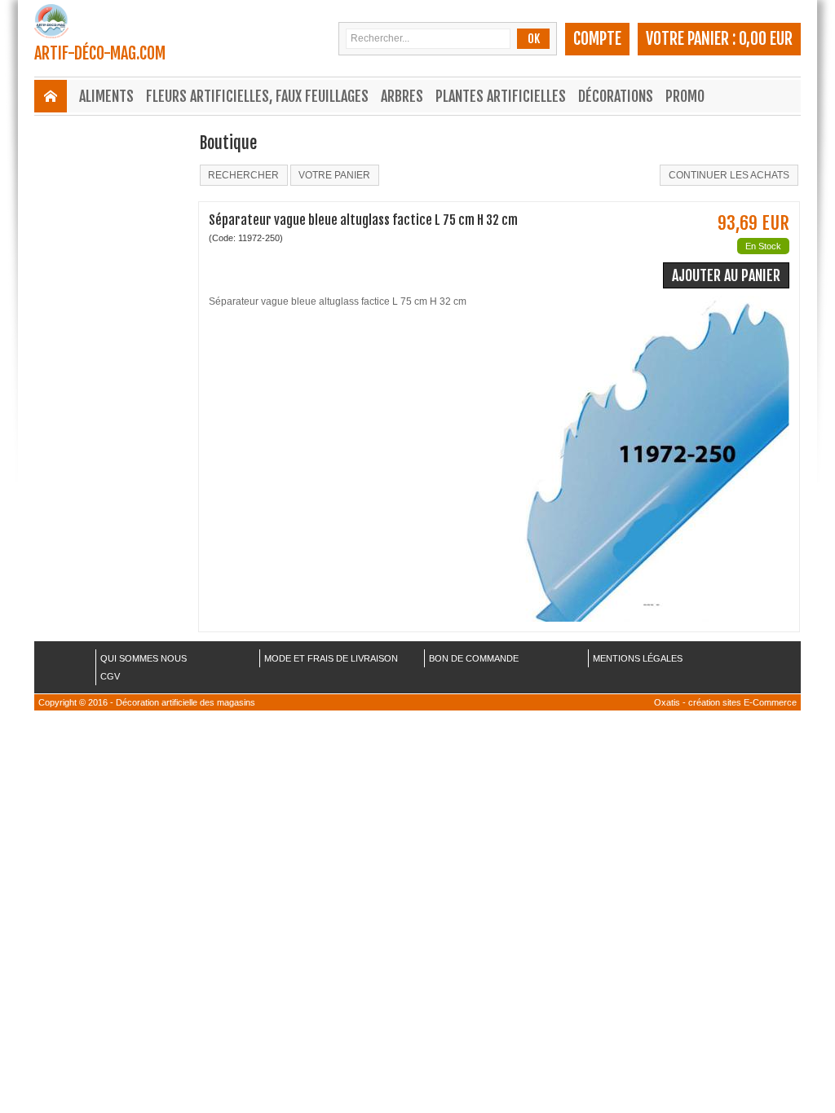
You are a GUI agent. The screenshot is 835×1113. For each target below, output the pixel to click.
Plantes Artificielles (500, 96)
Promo (685, 96)
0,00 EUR (766, 39)
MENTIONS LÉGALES (638, 658)
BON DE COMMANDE (474, 658)
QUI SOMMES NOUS (143, 658)
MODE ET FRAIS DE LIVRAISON (331, 658)
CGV (110, 676)
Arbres (402, 96)
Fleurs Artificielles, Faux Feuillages (257, 96)
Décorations (615, 96)
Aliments (106, 96)
